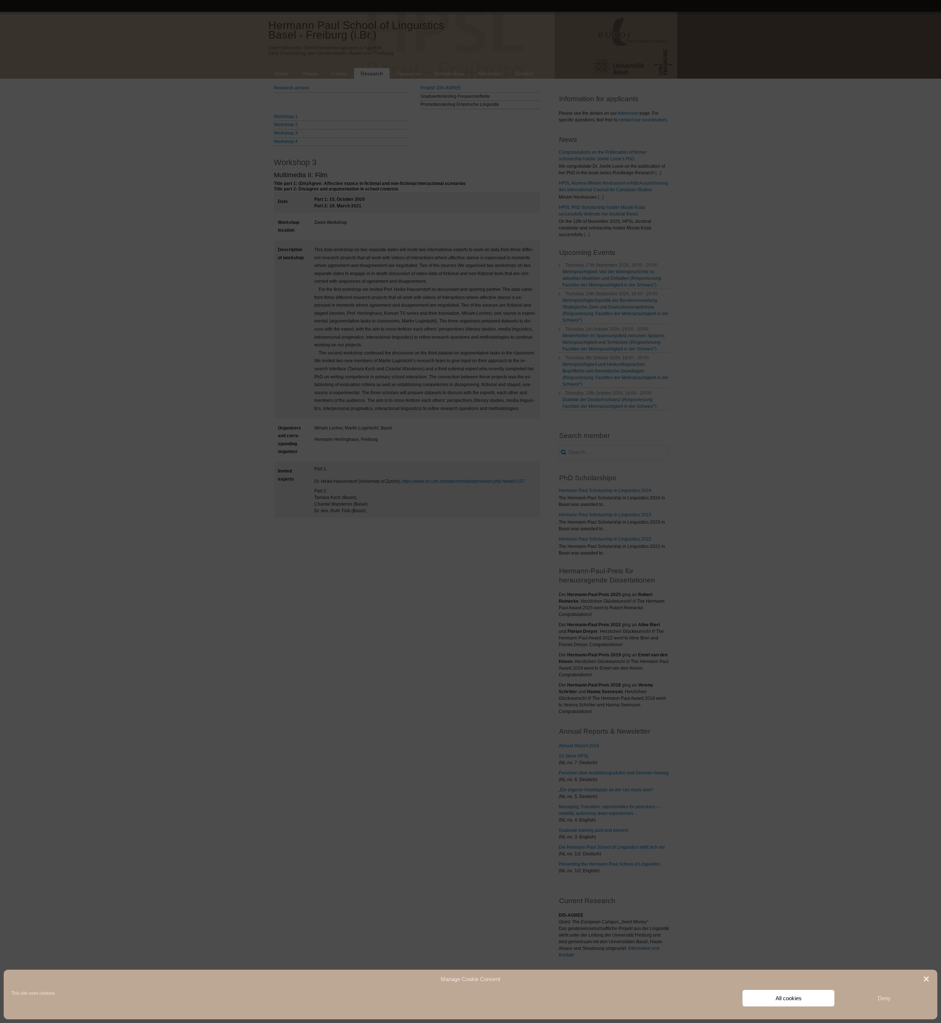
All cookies (789, 998)
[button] (926, 979)
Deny (884, 998)
